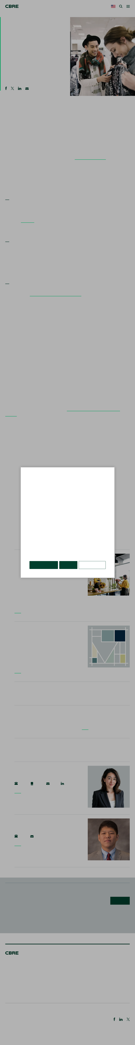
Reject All (68, 565)
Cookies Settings (92, 565)
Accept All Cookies (43, 565)
